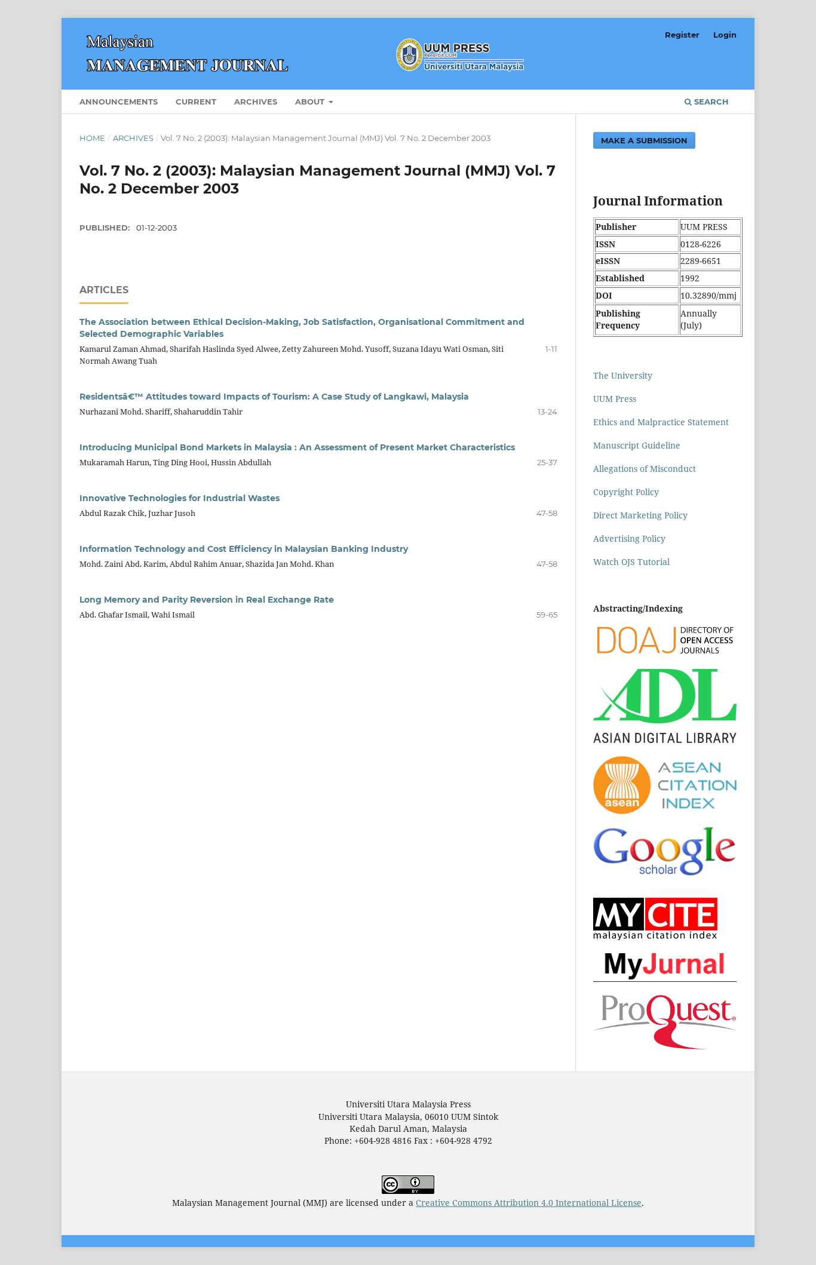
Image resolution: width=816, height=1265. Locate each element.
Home (92, 138)
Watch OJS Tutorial (631, 561)
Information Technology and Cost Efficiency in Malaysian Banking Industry (243, 549)
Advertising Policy (629, 538)
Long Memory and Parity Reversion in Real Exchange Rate (206, 599)
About (311, 101)
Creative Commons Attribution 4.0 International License (529, 1202)
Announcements (118, 101)
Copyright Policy (626, 492)
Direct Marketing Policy (640, 515)
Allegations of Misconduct (644, 468)
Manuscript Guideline (636, 445)
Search (710, 101)
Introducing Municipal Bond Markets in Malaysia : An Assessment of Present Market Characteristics (297, 447)
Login (725, 34)
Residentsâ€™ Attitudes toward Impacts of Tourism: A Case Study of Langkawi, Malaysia (274, 396)
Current (196, 101)
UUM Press (614, 398)
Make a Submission (644, 140)
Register (682, 34)
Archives (255, 101)
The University (622, 375)
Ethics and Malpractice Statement (661, 422)
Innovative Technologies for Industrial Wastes (179, 498)
